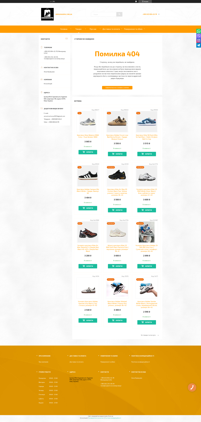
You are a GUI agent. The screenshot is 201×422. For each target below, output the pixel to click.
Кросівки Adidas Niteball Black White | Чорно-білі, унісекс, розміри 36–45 (117, 303)
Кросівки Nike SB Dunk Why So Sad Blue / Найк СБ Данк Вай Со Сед (146, 137)
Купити (89, 152)
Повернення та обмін (133, 29)
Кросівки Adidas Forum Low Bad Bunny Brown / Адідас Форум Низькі (117, 137)
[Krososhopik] (47, 20)
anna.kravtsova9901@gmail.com (54, 116)
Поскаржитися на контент (96, 418)
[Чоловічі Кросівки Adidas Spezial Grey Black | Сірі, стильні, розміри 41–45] (88, 288)
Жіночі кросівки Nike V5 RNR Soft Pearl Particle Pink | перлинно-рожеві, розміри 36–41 (117, 248)
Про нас (93, 29)
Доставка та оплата (111, 29)
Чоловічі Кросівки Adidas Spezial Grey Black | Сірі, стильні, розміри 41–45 (88, 303)
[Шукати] (119, 14)
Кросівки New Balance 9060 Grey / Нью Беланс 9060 (88, 136)
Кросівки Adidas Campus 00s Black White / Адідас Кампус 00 (88, 191)
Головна (63, 29)
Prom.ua (110, 416)
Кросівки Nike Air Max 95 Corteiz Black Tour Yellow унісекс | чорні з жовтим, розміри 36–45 (117, 192)
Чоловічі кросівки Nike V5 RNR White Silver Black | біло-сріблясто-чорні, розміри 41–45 (146, 192)
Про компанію (43, 362)
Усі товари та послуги (148, 335)
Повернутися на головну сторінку (117, 88)
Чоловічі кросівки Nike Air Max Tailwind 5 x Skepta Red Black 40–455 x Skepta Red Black (88, 248)
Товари (78, 29)
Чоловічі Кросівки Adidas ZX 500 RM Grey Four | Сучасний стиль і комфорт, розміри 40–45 (147, 248)
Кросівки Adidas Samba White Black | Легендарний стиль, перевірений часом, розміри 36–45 (146, 304)
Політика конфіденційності (140, 362)
